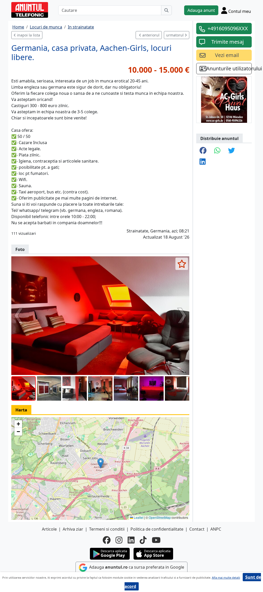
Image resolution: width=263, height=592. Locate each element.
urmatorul (175, 35)
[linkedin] (131, 540)
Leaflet (138, 517)
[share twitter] (231, 150)
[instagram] (119, 540)
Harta (21, 410)
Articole (49, 529)
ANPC (215, 529)
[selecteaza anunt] (181, 264)
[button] (100, 463)
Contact (196, 529)
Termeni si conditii (107, 529)
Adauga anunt (201, 10)
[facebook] (106, 540)
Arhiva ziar (73, 529)
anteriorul (150, 35)
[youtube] (156, 540)
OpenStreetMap (160, 517)
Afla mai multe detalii (226, 577)
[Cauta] (166, 10)
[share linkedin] (202, 161)
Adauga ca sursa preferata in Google (136, 567)
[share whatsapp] (217, 150)
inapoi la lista (28, 35)
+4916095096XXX (228, 28)
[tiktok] (143, 540)
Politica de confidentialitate (156, 529)
